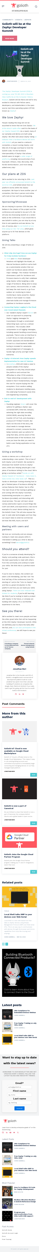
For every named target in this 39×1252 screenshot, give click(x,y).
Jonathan (11, 364)
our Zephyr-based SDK (11, 131)
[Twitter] (18, 1132)
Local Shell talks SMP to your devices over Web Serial (18, 915)
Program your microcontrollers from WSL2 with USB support (23, 1214)
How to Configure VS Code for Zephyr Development (24, 1188)
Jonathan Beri (12, 81)
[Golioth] (10, 1121)
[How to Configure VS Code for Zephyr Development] (7, 1191)
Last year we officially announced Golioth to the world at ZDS (18, 182)
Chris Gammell (9, 937)
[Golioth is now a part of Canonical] (19, 789)
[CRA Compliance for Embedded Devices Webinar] (7, 1014)
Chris (8, 259)
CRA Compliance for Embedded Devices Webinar (25, 1011)
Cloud (6, 745)
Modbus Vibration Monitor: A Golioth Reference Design (25, 1201)
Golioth (7, 802)
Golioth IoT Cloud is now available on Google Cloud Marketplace (16, 750)
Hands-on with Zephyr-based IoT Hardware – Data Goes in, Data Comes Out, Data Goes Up (19, 476)
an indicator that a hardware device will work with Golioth (19, 139)
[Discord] (14, 1132)
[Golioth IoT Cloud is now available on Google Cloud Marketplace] (19, 731)
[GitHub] (16, 694)
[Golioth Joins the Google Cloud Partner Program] (19, 837)
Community (7, 20)
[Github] (3, 1132)
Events (18, 20)
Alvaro (23, 404)
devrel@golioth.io (22, 542)
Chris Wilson (19, 1204)
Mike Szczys (18, 1192)
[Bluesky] (23, 694)
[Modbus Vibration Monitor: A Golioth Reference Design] (7, 1203)
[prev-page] (3, 944)
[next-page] (6, 944)
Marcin (30, 313)
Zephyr (27, 20)
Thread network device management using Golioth (27, 645)
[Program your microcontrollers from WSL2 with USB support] (7, 1216)
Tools (6, 911)
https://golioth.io (19, 671)
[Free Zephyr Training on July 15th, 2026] (7, 1027)
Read (33, 775)
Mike (16, 259)
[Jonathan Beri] (4, 81)
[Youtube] (10, 1132)
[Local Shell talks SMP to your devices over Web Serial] (19, 897)
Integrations (9, 851)
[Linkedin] (19, 694)
